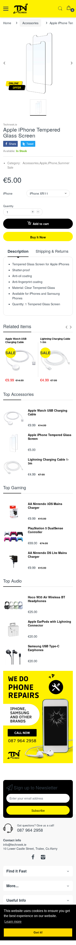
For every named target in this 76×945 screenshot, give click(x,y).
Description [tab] (18, 251)
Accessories (30, 23)
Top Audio (12, 581)
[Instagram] (43, 858)
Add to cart (41, 224)
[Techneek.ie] (26, 8)
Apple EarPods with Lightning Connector (49, 623)
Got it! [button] (38, 932)
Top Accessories (18, 394)
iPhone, (53, 163)
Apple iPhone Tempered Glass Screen (49, 436)
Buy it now (38, 237)
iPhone (7, 193)
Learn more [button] (13, 921)
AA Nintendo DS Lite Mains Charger (47, 554)
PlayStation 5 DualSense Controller (45, 530)
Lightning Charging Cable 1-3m (55, 340)
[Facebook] (32, 858)
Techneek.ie (10, 124)
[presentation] (66, 327)
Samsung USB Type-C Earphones (43, 648)
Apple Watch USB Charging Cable (16, 340)
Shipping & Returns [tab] (52, 251)
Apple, (43, 163)
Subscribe (38, 810)
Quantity (8, 206)
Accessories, (31, 163)
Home (7, 23)
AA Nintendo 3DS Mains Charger (45, 505)
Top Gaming (14, 487)
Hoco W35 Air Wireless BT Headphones (46, 599)
